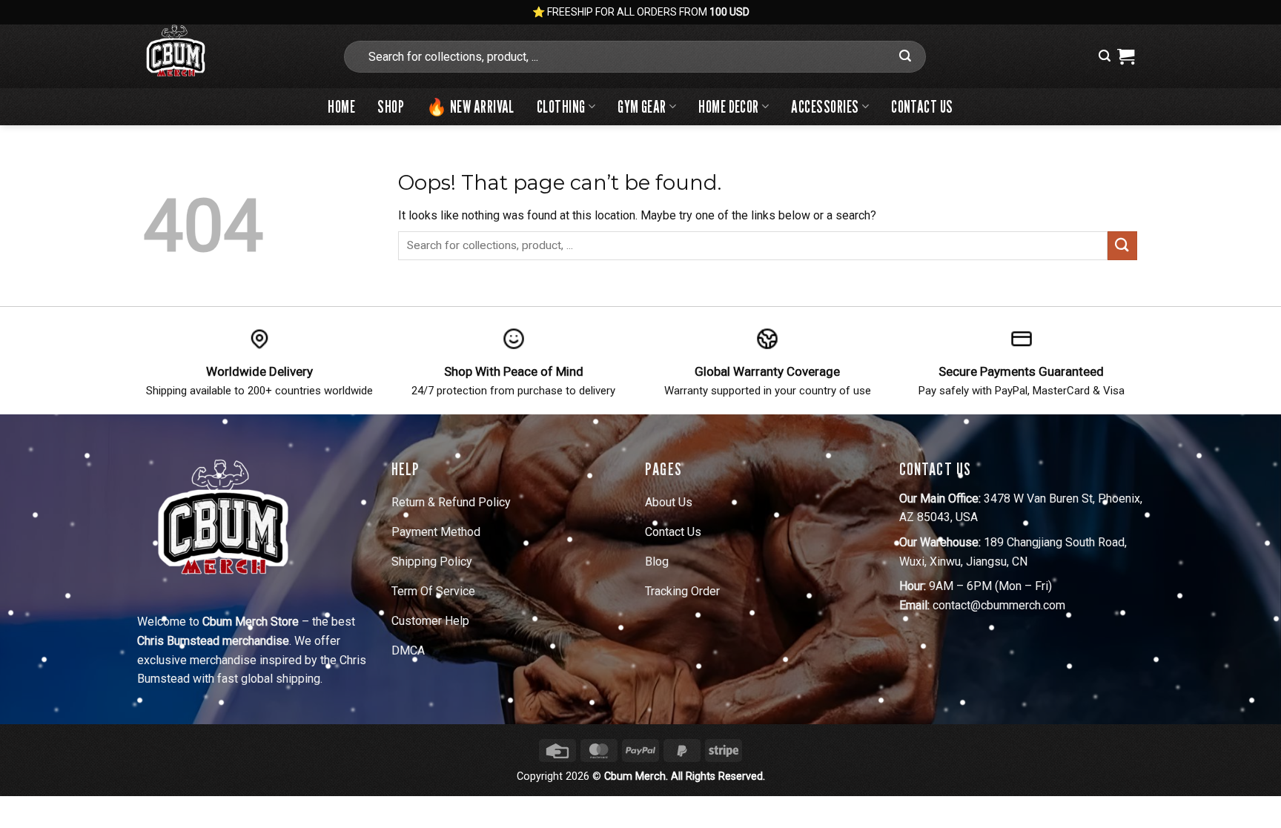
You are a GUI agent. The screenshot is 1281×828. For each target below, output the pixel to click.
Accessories (824, 106)
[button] (1104, 56)
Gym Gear (642, 106)
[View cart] (1125, 56)
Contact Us (922, 106)
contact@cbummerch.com (999, 605)
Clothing (561, 106)
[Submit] (905, 56)
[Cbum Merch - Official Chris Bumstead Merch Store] (231, 56)
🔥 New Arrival (470, 106)
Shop (390, 106)
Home (341, 106)
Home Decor (728, 106)
